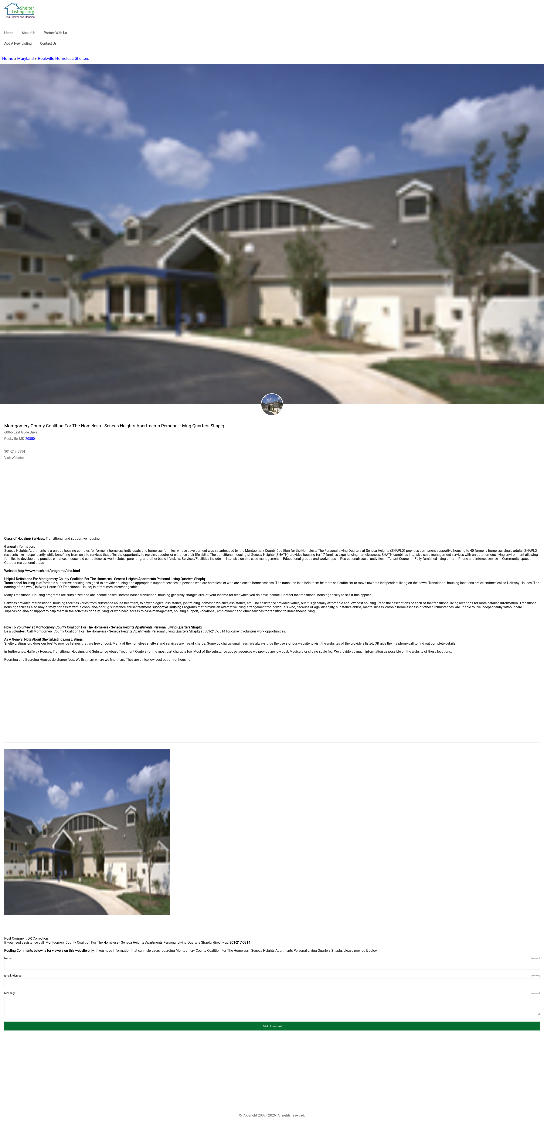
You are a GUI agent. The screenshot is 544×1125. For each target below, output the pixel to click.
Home (7, 58)
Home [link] (8, 33)
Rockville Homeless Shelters (63, 58)
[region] (272, 502)
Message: (272, 993)
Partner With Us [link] (55, 33)
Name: (272, 958)
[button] (272, 1026)
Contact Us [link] (48, 43)
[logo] (19, 10)
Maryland (25, 58)
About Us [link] (28, 33)
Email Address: (272, 975)
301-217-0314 (14, 451)
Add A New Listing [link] (18, 43)
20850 (30, 439)
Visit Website (14, 458)
